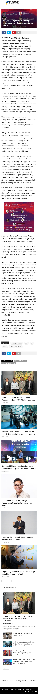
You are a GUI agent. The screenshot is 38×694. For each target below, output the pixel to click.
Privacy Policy (21, 680)
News (4, 16)
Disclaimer (33, 680)
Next (8, 581)
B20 (26, 343)
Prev (4, 581)
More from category (8, 363)
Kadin (5, 347)
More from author (21, 361)
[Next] (7, 668)
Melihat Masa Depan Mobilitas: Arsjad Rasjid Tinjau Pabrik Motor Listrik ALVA (18, 433)
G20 (32, 343)
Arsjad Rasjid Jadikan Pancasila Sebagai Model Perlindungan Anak (18, 572)
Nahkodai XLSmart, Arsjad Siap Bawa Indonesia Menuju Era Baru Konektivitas (18, 467)
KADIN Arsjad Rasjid (15, 347)
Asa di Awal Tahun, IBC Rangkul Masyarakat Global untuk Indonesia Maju (16, 503)
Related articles (7, 361)
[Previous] (4, 668)
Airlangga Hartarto (16, 343)
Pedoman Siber (7, 680)
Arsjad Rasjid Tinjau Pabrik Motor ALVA (22, 634)
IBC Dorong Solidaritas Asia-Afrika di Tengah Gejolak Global (23, 653)
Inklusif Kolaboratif (8, 623)
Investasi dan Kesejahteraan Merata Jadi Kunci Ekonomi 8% (17, 538)
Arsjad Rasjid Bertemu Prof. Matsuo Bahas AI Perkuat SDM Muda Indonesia (18, 398)
